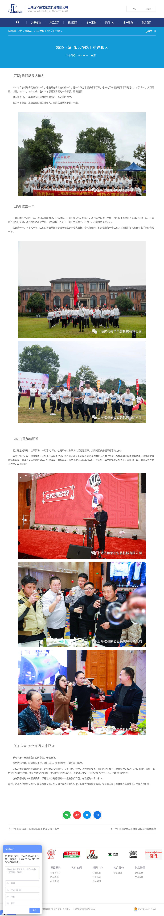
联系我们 (146, 22)
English (148, 9)
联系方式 (139, 873)
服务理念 (118, 873)
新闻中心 (110, 22)
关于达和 (36, 22)
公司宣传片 (55, 873)
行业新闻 (97, 877)
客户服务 (128, 22)
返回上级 (152, 31)
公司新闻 (97, 873)
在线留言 (139, 877)
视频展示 (73, 22)
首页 (20, 31)
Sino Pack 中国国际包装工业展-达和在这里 (38, 829)
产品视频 (54, 877)
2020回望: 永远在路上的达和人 (49, 31)
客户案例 (91, 22)
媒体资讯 (97, 881)
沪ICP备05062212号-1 (147, 909)
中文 (134, 9)
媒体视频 (54, 881)
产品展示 (54, 22)
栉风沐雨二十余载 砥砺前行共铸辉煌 (137, 829)
